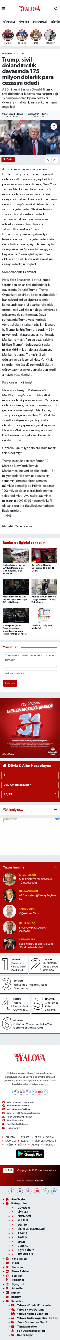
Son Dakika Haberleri (18, 1124)
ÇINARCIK (15, 959)
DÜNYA (22, 1145)
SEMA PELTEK (27, 939)
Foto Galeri (19, 1258)
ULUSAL (21, 53)
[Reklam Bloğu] (30, 727)
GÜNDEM (8, 22)
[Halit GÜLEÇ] (9, 927)
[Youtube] (39, 1092)
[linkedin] (54, 1191)
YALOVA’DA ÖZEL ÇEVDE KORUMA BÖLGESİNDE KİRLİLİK (50, 967)
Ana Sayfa (18, 1199)
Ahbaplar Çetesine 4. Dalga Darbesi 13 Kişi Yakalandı (44, 600)
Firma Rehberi (20, 1271)
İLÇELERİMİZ (25, 1250)
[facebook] (11, 1191)
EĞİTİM (17, 999)
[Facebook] (15, 1092)
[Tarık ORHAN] (9, 911)
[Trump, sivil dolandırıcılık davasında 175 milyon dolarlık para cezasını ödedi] (30, 137)
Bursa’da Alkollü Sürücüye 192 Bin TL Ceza (43, 568)
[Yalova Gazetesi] (30, 9)
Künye (15, 1292)
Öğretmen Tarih (29, 913)
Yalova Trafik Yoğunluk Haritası (23, 1113)
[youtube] (37, 1191)
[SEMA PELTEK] (9, 943)
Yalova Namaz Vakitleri (19, 1109)
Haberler (7, 53)
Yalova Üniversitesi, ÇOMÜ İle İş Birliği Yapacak (21, 1006)
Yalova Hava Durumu (18, 1105)
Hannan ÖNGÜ (28, 891)
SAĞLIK (9, 1145)
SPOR (38, 1137)
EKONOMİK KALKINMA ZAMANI (33, 929)
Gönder (10, 683)
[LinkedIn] (33, 1092)
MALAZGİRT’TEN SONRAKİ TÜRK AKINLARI (35, 881)
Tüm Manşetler (15, 1120)
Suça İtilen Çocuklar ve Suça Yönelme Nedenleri (36, 946)
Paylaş (9, 159)
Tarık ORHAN (27, 909)
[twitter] (20, 1191)
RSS (10, 1170)
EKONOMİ (39, 22)
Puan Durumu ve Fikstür (19, 1117)
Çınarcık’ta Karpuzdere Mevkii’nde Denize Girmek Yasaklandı (18, 967)
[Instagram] (27, 1092)
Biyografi (17, 1284)
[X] (21, 1092)
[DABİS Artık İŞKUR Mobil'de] (44, 615)
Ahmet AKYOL (27, 875)
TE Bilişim (38, 1180)
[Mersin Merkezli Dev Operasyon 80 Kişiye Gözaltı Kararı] (16, 586)
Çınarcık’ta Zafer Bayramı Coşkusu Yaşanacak (51, 1006)
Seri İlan (16, 1275)
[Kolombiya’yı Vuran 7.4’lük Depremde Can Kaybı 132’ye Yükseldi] (16, 555)
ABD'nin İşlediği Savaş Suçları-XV (37, 897)
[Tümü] (55, 809)
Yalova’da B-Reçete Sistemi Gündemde (31, 986)
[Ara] (56, 9)
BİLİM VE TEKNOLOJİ (45, 1141)
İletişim (16, 1296)
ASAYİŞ (35, 1145)
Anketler (17, 1288)
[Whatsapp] (45, 1092)
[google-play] (30, 1154)
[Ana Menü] (3, 8)
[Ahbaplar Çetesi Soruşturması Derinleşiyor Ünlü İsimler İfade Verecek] (16, 615)
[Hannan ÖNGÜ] (9, 895)
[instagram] (29, 1191)
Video (15, 1262)
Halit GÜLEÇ (27, 923)
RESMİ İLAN (25, 1254)
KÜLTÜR (25, 1141)
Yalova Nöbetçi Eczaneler (20, 1102)
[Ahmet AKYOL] (9, 878)
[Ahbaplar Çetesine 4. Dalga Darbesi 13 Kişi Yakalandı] (44, 586)
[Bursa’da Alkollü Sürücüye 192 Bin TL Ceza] (44, 555)
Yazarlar (17, 1267)
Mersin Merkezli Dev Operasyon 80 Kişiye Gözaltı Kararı (15, 600)
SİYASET (24, 22)
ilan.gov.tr (49, 1145)
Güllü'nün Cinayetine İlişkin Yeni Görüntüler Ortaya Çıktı (32, 1026)
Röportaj (17, 1279)
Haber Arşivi (13, 1128)
